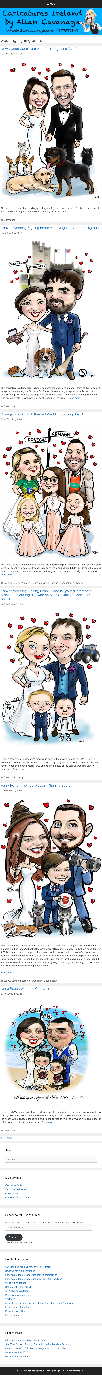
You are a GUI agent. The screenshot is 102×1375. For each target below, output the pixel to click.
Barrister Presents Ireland (18, 1356)
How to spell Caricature (17, 1307)
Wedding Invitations (15, 1283)
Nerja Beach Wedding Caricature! (26, 989)
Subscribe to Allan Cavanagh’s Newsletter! (28, 1266)
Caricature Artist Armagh (17, 583)
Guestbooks (10, 220)
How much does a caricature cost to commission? (31, 1275)
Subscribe (14, 1237)
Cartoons (10, 1299)
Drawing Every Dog (15, 1311)
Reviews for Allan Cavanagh (20, 1271)
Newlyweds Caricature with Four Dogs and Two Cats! (42, 49)
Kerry (20, 777)
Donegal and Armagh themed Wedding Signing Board (42, 414)
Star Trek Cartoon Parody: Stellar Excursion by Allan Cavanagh (38, 1344)
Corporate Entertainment (18, 1197)
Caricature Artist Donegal (45, 583)
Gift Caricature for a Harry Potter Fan (25, 1340)
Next (11, 1138)
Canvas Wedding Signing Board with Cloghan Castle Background (51, 228)
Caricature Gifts (13, 1185)
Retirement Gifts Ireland (18, 1287)
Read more (74, 398)
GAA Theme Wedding (16, 1291)
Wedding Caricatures (16, 1189)
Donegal (64, 583)
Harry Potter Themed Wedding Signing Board (36, 785)
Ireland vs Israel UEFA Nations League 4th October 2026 (35, 1348)
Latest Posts (12, 1315)
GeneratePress (78, 1370)
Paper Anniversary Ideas (18, 1295)
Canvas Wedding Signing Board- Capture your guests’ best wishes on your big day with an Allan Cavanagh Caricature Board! (46, 595)
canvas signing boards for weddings (23, 980)
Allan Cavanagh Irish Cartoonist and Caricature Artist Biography (39, 1303)
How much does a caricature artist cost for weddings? (34, 1279)
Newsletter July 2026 (16, 1352)
